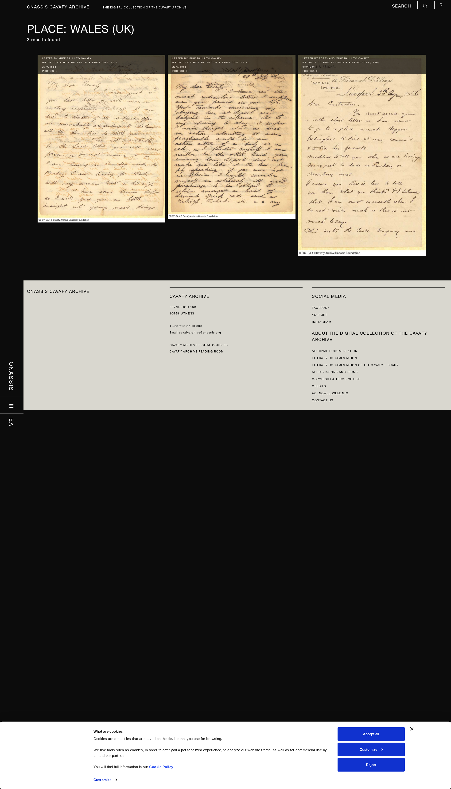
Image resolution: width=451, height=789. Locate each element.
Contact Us (322, 399)
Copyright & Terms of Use (336, 378)
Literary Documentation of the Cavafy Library (355, 364)
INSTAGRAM (321, 321)
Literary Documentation (334, 357)
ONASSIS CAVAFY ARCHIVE (58, 291)
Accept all (371, 734)
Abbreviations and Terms (335, 371)
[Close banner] (411, 729)
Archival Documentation (335, 350)
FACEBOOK (321, 307)
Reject (371, 765)
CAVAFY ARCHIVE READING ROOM (197, 351)
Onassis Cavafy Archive (58, 6)
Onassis (12, 376)
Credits (319, 385)
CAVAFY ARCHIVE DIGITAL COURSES (199, 344)
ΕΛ (12, 422)
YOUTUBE (319, 314)
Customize (102, 780)
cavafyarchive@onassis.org (200, 332)
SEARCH (402, 5)
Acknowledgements (330, 392)
